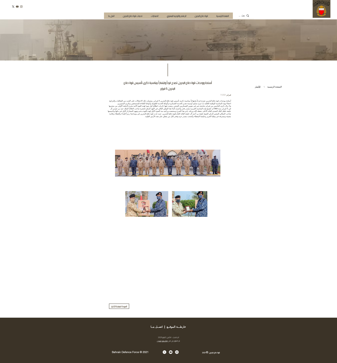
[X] (13, 6)
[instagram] (21, 6)
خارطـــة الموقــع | (174, 326)
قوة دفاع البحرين (162, 340)
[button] (132, 16)
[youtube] (17, 6)
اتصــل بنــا (157, 326)
